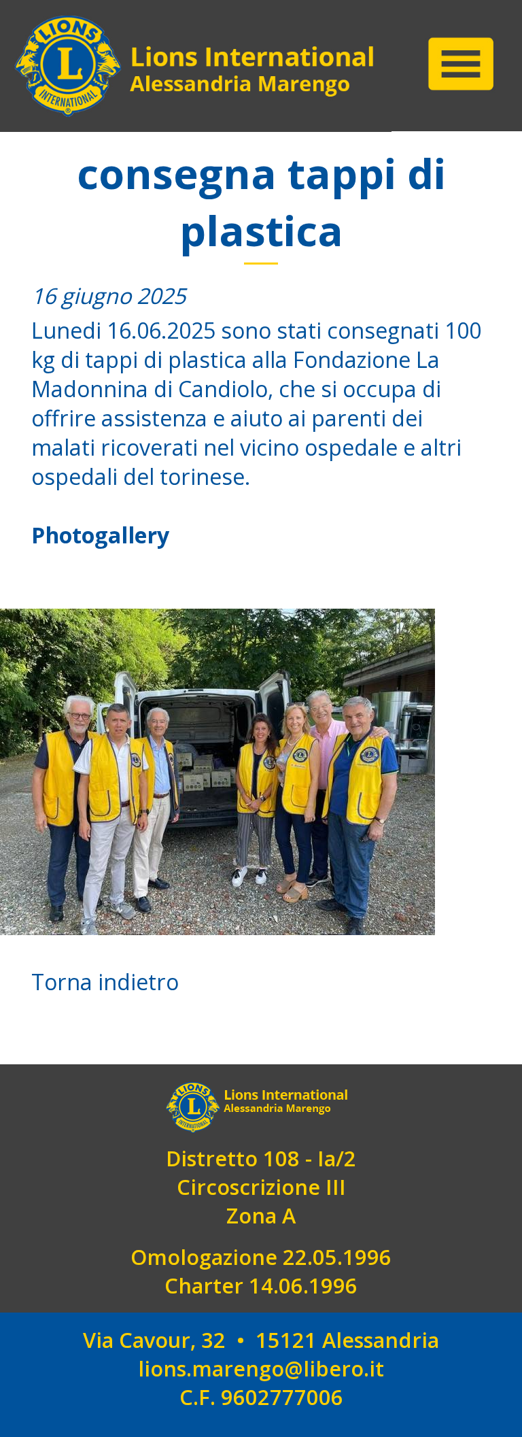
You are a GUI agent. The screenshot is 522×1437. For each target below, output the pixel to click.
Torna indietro (105, 981)
